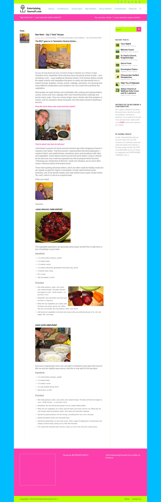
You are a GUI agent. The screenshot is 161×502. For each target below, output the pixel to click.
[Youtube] (136, 2)
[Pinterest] (125, 2)
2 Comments (50, 38)
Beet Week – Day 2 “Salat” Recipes (49, 34)
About (126, 499)
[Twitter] (121, 2)
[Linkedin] (128, 2)
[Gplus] (132, 2)
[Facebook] (118, 2)
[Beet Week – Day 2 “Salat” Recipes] (24, 38)
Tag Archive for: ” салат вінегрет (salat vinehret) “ (41, 17)
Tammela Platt (95, 38)
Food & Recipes (66, 38)
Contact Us (136, 499)
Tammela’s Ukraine (61, 41)
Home (108, 17)
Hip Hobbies (79, 38)
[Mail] (139, 2)
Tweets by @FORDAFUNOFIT (76, 455)
